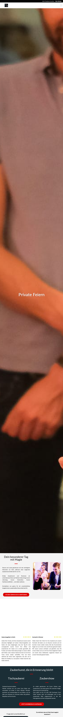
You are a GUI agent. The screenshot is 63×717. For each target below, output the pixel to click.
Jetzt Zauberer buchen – (51, 1)
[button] (61, 5)
